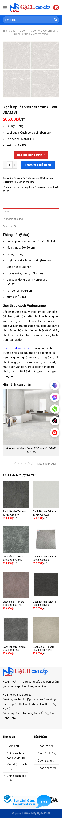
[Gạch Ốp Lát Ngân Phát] (30, 7)
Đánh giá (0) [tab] (9, 226)
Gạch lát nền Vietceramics (31, 34)
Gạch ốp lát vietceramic (18, 348)
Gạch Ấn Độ (40, 713)
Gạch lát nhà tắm (25, 181)
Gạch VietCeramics (43, 30)
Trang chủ (9, 30)
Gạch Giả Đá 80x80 (35, 187)
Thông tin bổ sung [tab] (13, 218)
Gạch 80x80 (18, 187)
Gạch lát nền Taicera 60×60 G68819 (14, 513)
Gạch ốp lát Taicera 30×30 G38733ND (13, 558)
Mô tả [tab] (6, 211)
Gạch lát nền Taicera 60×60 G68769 (44, 603)
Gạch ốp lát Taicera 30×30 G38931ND (13, 603)
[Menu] (5, 7)
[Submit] (56, 20)
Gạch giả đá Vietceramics (26, 178)
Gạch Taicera (24, 713)
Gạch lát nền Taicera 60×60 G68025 (44, 513)
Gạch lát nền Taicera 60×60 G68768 (44, 558)
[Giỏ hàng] (56, 8)
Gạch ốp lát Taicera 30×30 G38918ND (43, 649)
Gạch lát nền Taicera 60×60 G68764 (14, 649)
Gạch (23, 30)
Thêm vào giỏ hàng (37, 164)
